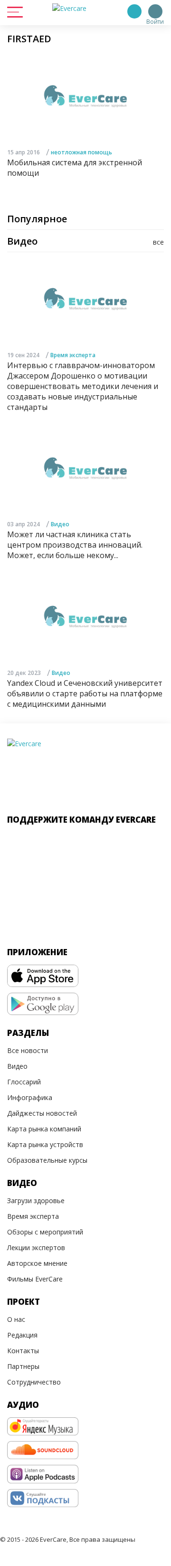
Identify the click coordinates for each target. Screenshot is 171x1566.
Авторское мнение (37, 1263)
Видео (60, 524)
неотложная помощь (81, 152)
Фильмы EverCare (35, 1278)
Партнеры (23, 1366)
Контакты (23, 1350)
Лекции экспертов (36, 1247)
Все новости (27, 1050)
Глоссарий (24, 1081)
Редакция (22, 1334)
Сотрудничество (34, 1381)
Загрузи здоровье (36, 1200)
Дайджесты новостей (42, 1113)
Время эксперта (72, 355)
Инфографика (29, 1097)
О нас (16, 1319)
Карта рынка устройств (45, 1144)
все (158, 242)
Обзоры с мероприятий (45, 1231)
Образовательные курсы (47, 1160)
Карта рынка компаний (44, 1128)
